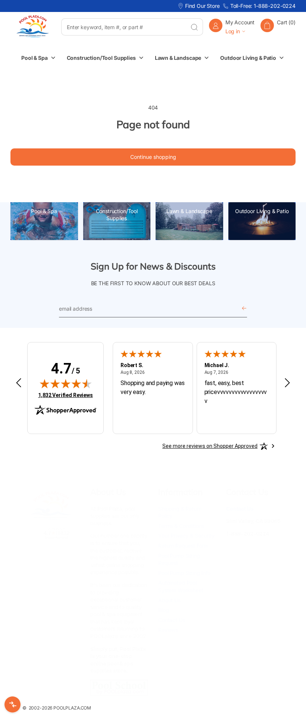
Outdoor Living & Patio (262, 211)
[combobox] (123, 27)
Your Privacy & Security (186, 535)
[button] (278, 27)
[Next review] (287, 383)
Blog (163, 610)
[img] (66, 383)
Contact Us (171, 620)
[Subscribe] (244, 309)
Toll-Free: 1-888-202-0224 (263, 6)
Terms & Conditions (181, 526)
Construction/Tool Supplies (117, 215)
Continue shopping (153, 157)
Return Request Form (183, 545)
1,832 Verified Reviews (65, 395)
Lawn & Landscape (189, 211)
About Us (169, 600)
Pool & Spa (44, 211)
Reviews (168, 630)
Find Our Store (202, 6)
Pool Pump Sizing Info (184, 573)
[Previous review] (18, 383)
